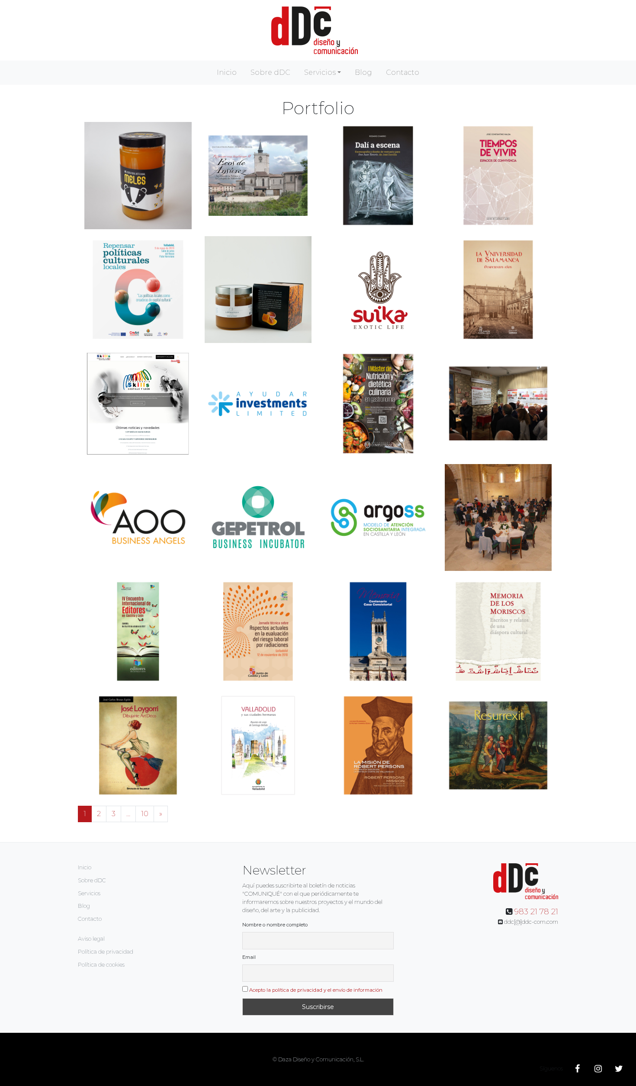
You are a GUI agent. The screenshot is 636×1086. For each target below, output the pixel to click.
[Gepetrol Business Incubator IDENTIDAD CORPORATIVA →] (258, 517)
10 (144, 814)
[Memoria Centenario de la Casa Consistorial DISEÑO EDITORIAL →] (378, 631)
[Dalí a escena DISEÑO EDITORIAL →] (378, 175)
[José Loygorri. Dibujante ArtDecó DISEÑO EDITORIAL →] (138, 745)
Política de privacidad (105, 951)
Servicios (320, 72)
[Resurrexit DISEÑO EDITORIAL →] (498, 745)
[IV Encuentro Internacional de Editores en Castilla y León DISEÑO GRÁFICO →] (138, 631)
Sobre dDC (270, 72)
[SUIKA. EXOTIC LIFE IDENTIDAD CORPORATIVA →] (378, 288)
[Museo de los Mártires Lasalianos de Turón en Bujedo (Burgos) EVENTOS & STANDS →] (498, 403)
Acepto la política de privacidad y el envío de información (315, 990)
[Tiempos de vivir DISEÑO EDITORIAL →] (498, 175)
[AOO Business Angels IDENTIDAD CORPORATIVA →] (138, 517)
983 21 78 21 (536, 911)
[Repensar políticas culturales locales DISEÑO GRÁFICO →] (138, 289)
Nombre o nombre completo (275, 925)
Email (249, 957)
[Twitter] (618, 1068)
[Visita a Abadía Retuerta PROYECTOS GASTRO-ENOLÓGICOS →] (498, 517)
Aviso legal (91, 938)
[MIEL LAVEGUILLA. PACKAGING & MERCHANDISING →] (258, 289)
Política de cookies (101, 964)
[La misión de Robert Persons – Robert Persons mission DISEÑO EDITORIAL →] (378, 745)
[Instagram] (598, 1068)
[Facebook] (577, 1068)
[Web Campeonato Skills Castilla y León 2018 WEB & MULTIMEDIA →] (138, 403)
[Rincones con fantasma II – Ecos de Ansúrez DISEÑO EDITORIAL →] (258, 175)
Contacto (402, 72)
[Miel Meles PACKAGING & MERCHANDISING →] (138, 175)
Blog (363, 72)
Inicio (227, 72)
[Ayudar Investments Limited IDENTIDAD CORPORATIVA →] (258, 403)
